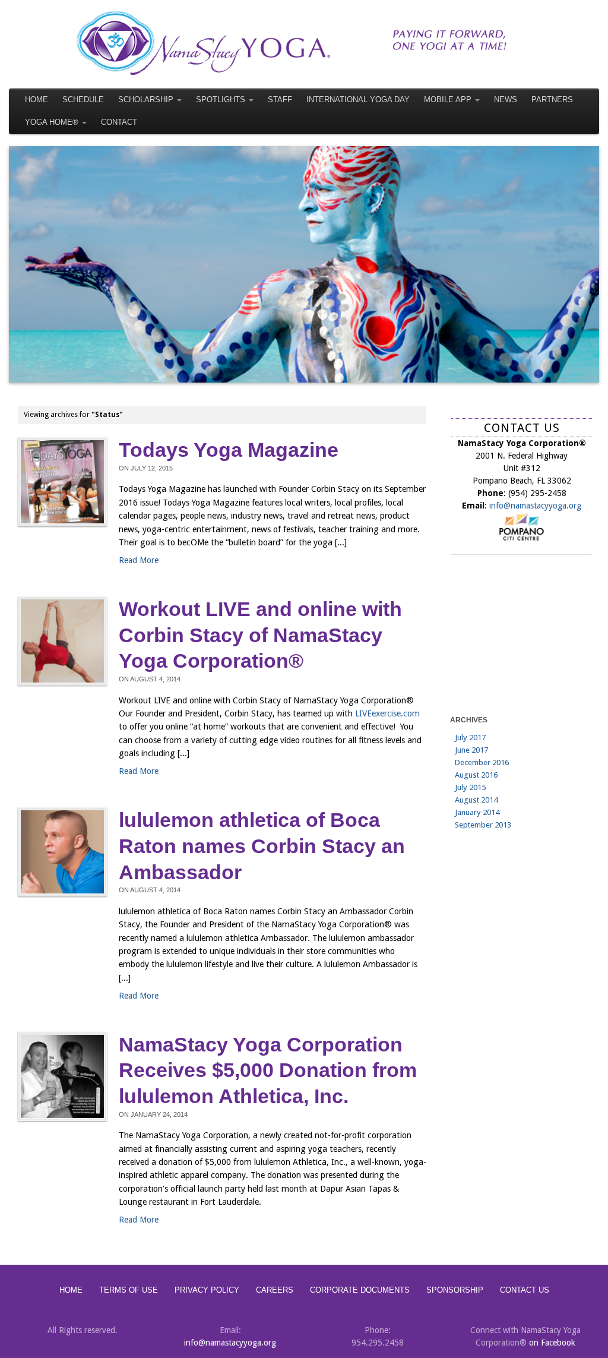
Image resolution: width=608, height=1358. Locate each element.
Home (36, 100)
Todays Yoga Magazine (228, 450)
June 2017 (471, 750)
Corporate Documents (360, 1290)
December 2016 (482, 762)
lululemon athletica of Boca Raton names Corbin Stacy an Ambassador (262, 846)
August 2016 (476, 774)
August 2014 (476, 799)
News (505, 100)
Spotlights (220, 100)
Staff (280, 100)
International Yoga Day (358, 100)
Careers (274, 1290)
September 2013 (483, 824)
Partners (552, 100)
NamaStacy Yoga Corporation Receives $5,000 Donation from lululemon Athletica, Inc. (268, 1070)
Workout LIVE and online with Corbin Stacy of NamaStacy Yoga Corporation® (260, 635)
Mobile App (447, 100)
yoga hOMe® (51, 122)
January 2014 (477, 812)
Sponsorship (454, 1290)
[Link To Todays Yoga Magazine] (62, 481)
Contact (119, 122)
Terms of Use (128, 1290)
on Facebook (552, 1342)
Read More (139, 560)
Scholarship (145, 100)
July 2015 (470, 787)
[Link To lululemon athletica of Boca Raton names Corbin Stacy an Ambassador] (62, 851)
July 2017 (470, 737)
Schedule (83, 100)
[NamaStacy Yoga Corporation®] (304, 43)
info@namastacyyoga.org (535, 505)
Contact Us (524, 1290)
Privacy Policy (207, 1290)
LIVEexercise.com (387, 713)
